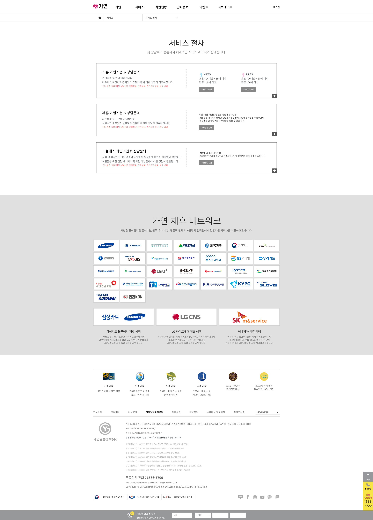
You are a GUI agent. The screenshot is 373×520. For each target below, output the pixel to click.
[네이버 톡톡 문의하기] (277, 497)
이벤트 (203, 7)
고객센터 (115, 412)
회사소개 (97, 412)
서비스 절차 (151, 17)
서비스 (139, 7)
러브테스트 (225, 7)
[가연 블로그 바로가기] (240, 497)
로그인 (276, 7)
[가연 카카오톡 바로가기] (269, 497)
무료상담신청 (206, 89)
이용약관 (132, 412)
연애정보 (182, 7)
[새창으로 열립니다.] (159, 258)
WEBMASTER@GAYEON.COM (163, 482)
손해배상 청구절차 (216, 412)
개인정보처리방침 (154, 412)
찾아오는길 (239, 412)
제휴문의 (176, 412)
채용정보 (193, 412)
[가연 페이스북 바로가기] (248, 497)
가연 (118, 7)
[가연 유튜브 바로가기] (262, 497)
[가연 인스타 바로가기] (255, 497)
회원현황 (161, 7)
